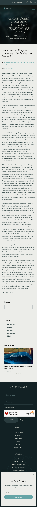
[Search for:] (18, 307)
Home (7, 36)
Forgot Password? (9, 407)
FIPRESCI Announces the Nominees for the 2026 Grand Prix (17, 368)
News (9, 336)
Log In (11, 420)
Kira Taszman (8, 68)
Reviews (10, 327)
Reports (10, 330)
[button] (16, 373)
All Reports (17, 36)
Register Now (24, 420)
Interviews (11, 324)
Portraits (11, 333)
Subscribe (18, 497)
